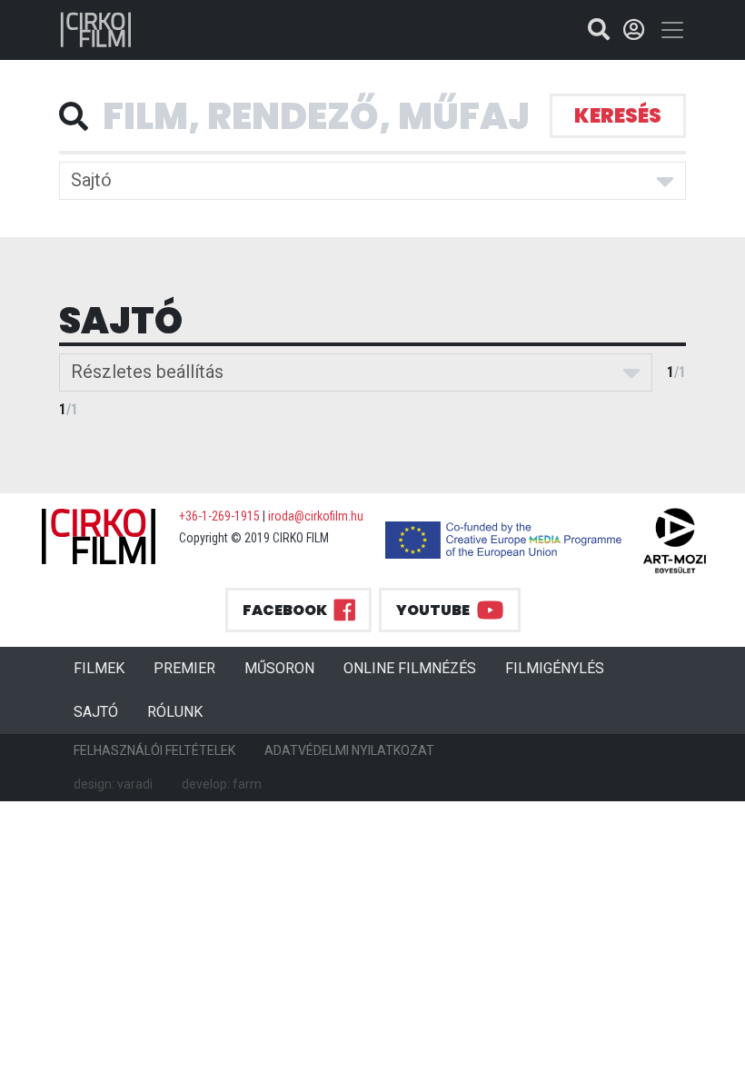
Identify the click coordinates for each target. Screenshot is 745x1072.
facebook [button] (285, 610)
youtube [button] (433, 610)
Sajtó (91, 180)
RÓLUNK (175, 711)
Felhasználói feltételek (154, 750)
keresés (617, 116)
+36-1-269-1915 (219, 516)
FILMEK (106, 668)
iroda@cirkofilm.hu (315, 516)
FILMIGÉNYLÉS (554, 668)
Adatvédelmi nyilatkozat (349, 750)
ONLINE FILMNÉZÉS (409, 668)
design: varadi (113, 784)
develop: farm (222, 784)
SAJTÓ (96, 711)
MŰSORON (279, 668)
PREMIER (192, 668)
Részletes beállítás (147, 371)
